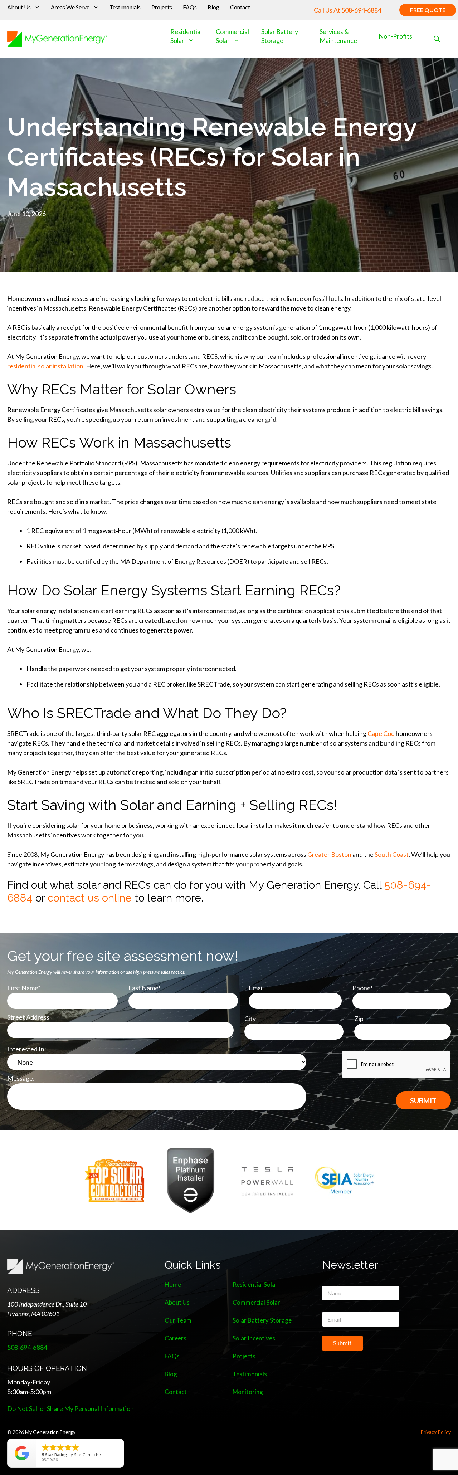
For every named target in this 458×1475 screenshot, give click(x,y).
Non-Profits (395, 36)
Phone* (362, 988)
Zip (359, 1018)
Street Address (28, 1017)
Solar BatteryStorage (279, 36)
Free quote (427, 9)
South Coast (392, 854)
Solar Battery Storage (262, 1320)
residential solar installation (45, 366)
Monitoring (248, 1392)
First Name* (23, 988)
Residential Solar (255, 1284)
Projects (161, 7)
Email (256, 988)
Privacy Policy (435, 1432)
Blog (213, 7)
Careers (175, 1338)
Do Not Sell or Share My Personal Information (70, 1408)
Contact (240, 7)
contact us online (90, 898)
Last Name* (144, 988)
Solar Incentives (254, 1338)
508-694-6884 (361, 10)
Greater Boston (329, 854)
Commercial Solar (232, 36)
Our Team (178, 1320)
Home (173, 1284)
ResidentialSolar (186, 36)
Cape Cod (381, 733)
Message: (21, 1078)
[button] (437, 39)
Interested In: (26, 1049)
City (250, 1018)
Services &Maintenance (338, 36)
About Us (19, 7)
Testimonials (125, 7)
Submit (342, 1343)
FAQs (190, 7)
